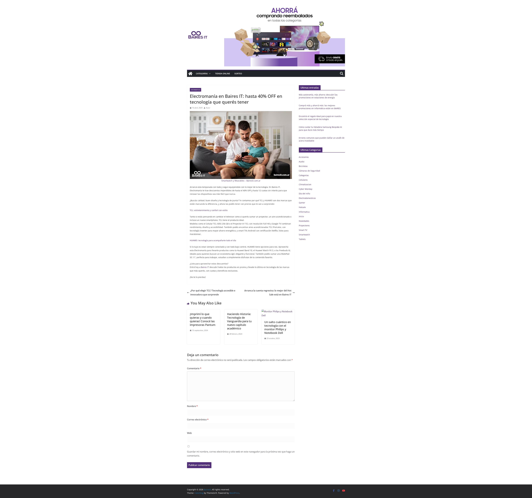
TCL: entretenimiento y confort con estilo (208, 210)
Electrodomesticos (307, 198)
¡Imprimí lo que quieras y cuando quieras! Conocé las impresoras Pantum (202, 319)
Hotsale (302, 207)
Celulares (303, 180)
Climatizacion (305, 184)
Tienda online (222, 73)
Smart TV (303, 230)
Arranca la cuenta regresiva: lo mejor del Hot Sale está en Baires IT (267, 292)
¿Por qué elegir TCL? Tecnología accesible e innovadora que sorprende (212, 292)
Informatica (195, 90)
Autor (208, 108)
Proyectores (304, 225)
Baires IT (205, 267)
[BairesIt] (190, 73)
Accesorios (304, 157)
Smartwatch (304, 234)
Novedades (304, 221)
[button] (209, 74)
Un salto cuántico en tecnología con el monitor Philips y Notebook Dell (277, 327)
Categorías (202, 73)
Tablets (302, 239)
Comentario (194, 368)
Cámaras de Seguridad (309, 170)
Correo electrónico (198, 419)
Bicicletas (303, 166)
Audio (301, 161)
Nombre (192, 406)
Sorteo (238, 73)
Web (189, 433)
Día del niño (304, 193)
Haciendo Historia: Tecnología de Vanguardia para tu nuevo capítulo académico (239, 321)
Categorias (304, 175)
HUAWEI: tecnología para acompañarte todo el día (213, 240)
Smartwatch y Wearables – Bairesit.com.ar (240, 180)
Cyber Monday (305, 189)
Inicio (301, 216)
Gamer (302, 202)
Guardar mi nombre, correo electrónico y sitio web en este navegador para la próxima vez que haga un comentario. (241, 453)
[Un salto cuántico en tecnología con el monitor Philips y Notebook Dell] (278, 311)
